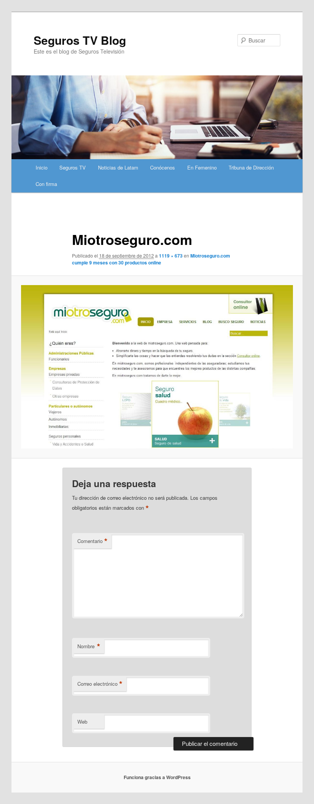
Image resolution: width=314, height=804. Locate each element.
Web (82, 721)
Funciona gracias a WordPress (157, 777)
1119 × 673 (171, 255)
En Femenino (202, 167)
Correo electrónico (100, 684)
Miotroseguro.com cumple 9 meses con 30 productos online (151, 259)
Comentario (92, 541)
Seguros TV (72, 167)
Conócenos (162, 167)
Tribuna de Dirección (251, 167)
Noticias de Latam (118, 167)
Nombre (88, 646)
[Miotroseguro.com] (157, 366)
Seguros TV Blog (80, 40)
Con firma (46, 184)
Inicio (41, 167)
